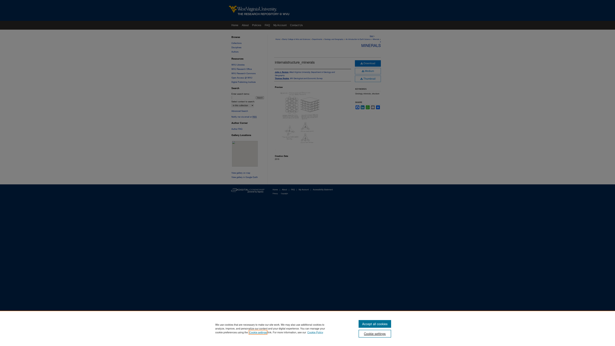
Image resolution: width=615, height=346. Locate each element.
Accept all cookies (375, 323)
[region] (307, 328)
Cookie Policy (315, 332)
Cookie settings (258, 332)
